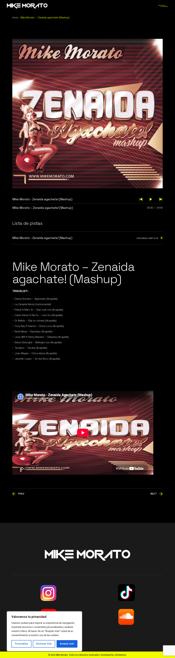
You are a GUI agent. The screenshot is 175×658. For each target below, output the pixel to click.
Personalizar (21, 644)
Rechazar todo (44, 644)
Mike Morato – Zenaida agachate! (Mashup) (42, 207)
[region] (44, 631)
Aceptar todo (67, 644)
